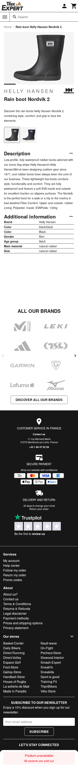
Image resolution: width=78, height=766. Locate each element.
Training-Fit (49, 681)
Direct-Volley (12, 657)
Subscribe (39, 731)
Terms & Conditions (17, 603)
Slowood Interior (52, 657)
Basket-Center (13, 643)
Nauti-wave (49, 643)
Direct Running (14, 652)
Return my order (14, 575)
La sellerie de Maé (16, 686)
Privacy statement (15, 627)
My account (11, 560)
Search (23, 17)
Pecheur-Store (51, 652)
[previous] (3, 355)
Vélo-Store (48, 691)
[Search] (14, 16)
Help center (11, 565)
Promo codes (12, 579)
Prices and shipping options (23, 623)
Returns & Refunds (16, 608)
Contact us (39, 434)
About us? (10, 594)
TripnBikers (49, 686)
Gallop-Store (12, 672)
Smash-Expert (51, 662)
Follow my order (14, 570)
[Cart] (74, 6)
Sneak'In (47, 667)
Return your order (39, 509)
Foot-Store (10, 667)
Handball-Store (14, 676)
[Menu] (5, 17)
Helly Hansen (29, 91)
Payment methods (16, 618)
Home (8, 27)
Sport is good (50, 676)
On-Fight (47, 648)
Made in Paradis (14, 691)
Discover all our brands (39, 399)
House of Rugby (14, 681)
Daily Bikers (11, 648)
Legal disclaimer (15, 613)
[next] (75, 355)
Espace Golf (12, 662)
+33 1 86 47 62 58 (39, 447)
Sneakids (47, 672)
